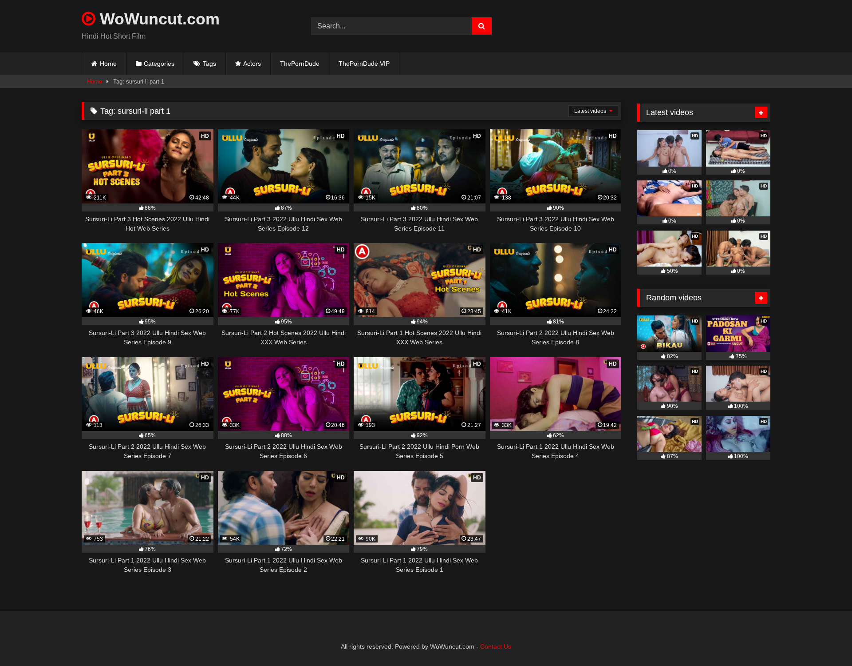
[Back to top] (824, 639)
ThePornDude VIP (364, 63)
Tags (209, 63)
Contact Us (495, 646)
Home (108, 63)
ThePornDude (300, 63)
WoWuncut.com (157, 19)
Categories (159, 63)
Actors (252, 63)
